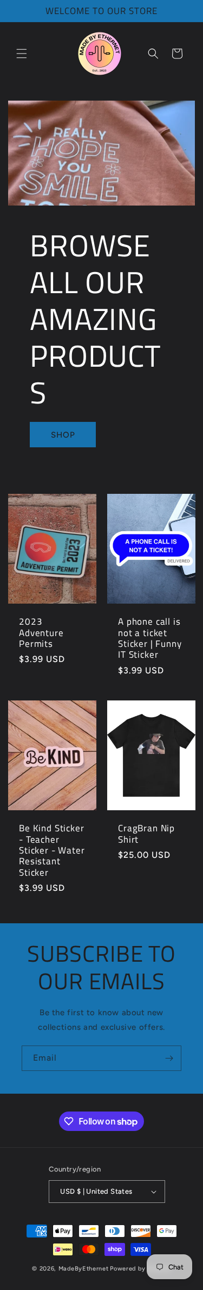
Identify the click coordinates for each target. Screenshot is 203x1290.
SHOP (63, 435)
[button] (22, 53)
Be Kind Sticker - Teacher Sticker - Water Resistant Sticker (52, 850)
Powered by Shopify (140, 1268)
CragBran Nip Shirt (146, 834)
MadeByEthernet (83, 1268)
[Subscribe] (169, 1058)
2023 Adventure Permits (41, 633)
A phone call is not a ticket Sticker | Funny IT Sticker (150, 639)
